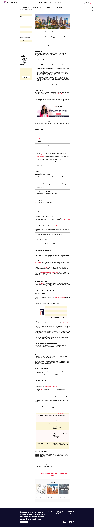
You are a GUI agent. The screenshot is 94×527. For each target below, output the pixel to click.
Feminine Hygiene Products (41, 156)
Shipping (24, 51)
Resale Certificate (25, 54)
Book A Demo (23, 522)
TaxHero (41, 389)
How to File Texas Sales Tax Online (64, 495)
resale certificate (38, 262)
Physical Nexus (25, 44)
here (51, 85)
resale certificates (45, 267)
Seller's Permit (25, 53)
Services (40, 2)
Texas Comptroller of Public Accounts (60, 225)
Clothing (38, 138)
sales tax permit (67, 219)
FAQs (48, 512)
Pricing (50, 2)
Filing (23, 61)
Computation (25, 57)
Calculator (45, 2)
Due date (24, 60)
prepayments (65, 369)
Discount (24, 62)
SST (23, 55)
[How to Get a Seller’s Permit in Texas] (40, 489)
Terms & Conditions (59, 511)
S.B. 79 (42, 154)
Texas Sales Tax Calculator (60, 297)
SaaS (23, 49)
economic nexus (59, 93)
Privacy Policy (58, 512)
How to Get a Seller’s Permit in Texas (41, 495)
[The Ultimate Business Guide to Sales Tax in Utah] (52, 489)
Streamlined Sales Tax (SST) (41, 283)
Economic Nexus (25, 45)
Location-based (25, 58)
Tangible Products (25, 47)
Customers (54, 2)
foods (46, 149)
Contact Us (87, 2)
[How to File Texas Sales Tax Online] (64, 489)
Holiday (24, 63)
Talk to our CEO (26, 77)
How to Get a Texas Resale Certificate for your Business (54, 277)
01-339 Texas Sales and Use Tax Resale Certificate (50, 272)
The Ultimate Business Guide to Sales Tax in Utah (52, 495)
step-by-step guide (44, 226)
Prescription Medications (41, 157)
